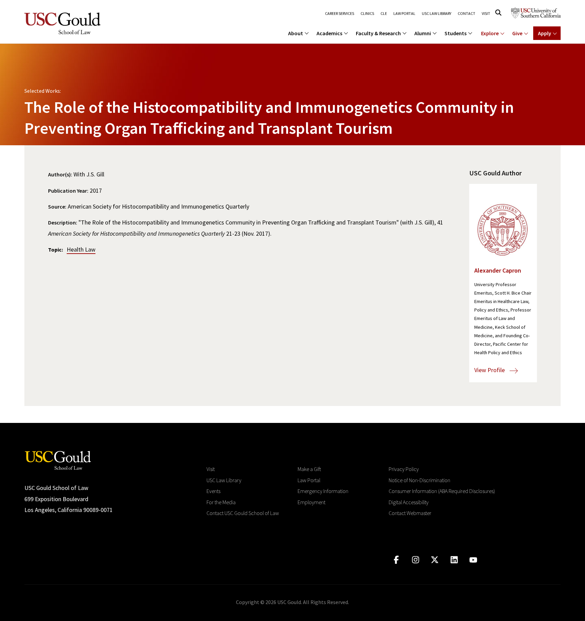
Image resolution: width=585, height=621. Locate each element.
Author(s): (60, 174)
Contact (466, 13)
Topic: (55, 249)
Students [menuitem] (456, 33)
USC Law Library (436, 13)
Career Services (339, 13)
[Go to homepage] (57, 460)
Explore (490, 33)
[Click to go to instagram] (415, 560)
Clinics (367, 13)
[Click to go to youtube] (473, 560)
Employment (311, 502)
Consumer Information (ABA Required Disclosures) (442, 491)
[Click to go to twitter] (434, 560)
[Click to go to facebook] (396, 560)
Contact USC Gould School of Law (243, 513)
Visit (486, 13)
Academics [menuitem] (329, 33)
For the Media (221, 502)
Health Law (81, 249)
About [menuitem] (295, 33)
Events (213, 491)
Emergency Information (323, 491)
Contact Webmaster (410, 513)
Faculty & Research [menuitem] (378, 33)
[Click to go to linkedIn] (454, 560)
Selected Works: (42, 90)
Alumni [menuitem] (422, 33)
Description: (62, 222)
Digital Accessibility (409, 502)
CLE (384, 13)
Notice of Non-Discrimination (419, 480)
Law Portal (404, 13)
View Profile (490, 370)
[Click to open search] (498, 13)
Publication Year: (68, 190)
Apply (544, 33)
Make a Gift (309, 469)
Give (517, 33)
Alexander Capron (497, 270)
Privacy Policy (404, 469)
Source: (57, 206)
